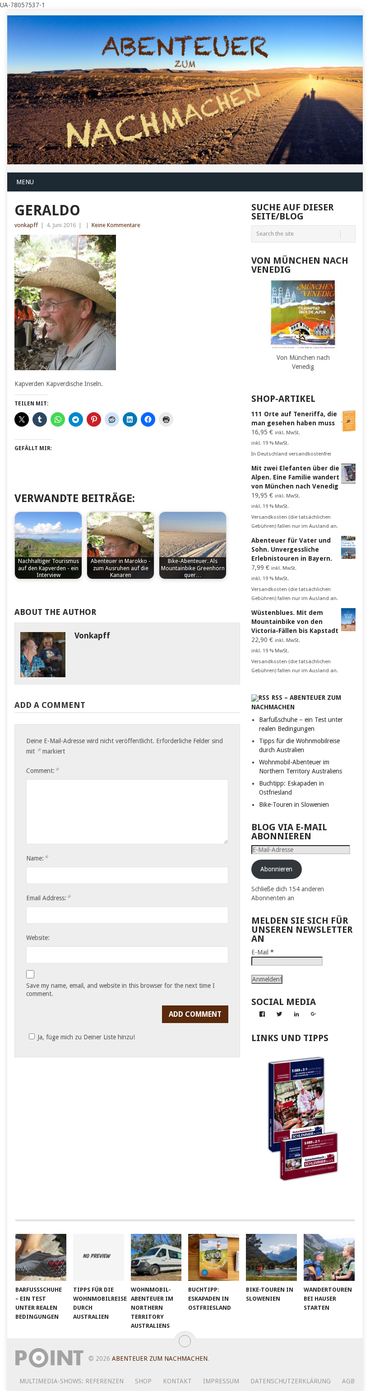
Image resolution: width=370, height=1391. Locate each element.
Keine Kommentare (116, 225)
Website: (38, 937)
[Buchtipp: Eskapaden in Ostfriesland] (213, 1257)
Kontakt (177, 1381)
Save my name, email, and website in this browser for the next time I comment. (120, 989)
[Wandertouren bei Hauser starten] (329, 1257)
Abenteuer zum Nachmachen (160, 1358)
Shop (143, 1381)
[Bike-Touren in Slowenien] (271, 1257)
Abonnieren (276, 869)
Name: (37, 858)
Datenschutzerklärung (290, 1381)
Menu (25, 182)
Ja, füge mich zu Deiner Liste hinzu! (86, 1037)
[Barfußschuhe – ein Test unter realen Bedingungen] (40, 1257)
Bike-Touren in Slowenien (294, 804)
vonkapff (26, 225)
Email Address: (48, 897)
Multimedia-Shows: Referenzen (71, 1381)
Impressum (221, 1381)
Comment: (42, 770)
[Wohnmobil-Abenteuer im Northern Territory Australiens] (156, 1257)
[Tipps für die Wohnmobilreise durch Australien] (98, 1257)
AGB (348, 1381)
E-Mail (262, 952)
